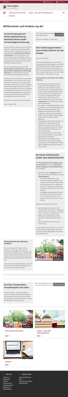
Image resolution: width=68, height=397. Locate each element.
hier (24, 96)
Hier (39, 172)
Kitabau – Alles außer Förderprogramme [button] (40, 13)
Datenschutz (6, 379)
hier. (22, 300)
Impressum (6, 377)
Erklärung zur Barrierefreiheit (7, 388)
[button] (4, 13)
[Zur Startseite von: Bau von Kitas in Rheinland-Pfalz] (11, 7)
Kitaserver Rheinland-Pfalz (25, 378)
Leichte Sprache (7, 383)
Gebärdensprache (8, 385)
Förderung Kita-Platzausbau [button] (17, 13)
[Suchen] (63, 13)
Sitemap (5, 381)
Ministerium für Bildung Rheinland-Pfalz (25, 382)
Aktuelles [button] (12, 16)
